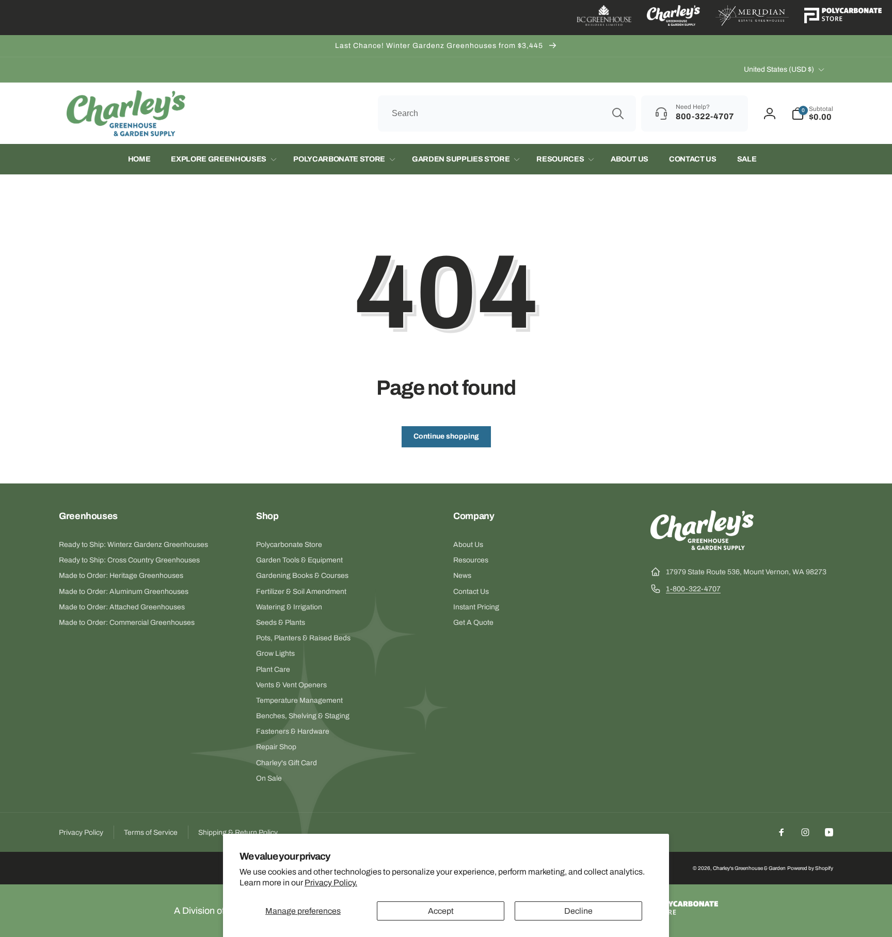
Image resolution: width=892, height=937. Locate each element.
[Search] (618, 113)
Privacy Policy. (331, 882)
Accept (441, 911)
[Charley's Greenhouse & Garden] (702, 547)
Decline (578, 911)
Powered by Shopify (810, 868)
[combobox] (507, 113)
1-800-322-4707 (693, 589)
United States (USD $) (779, 69)
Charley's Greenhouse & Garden (749, 868)
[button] (812, 113)
